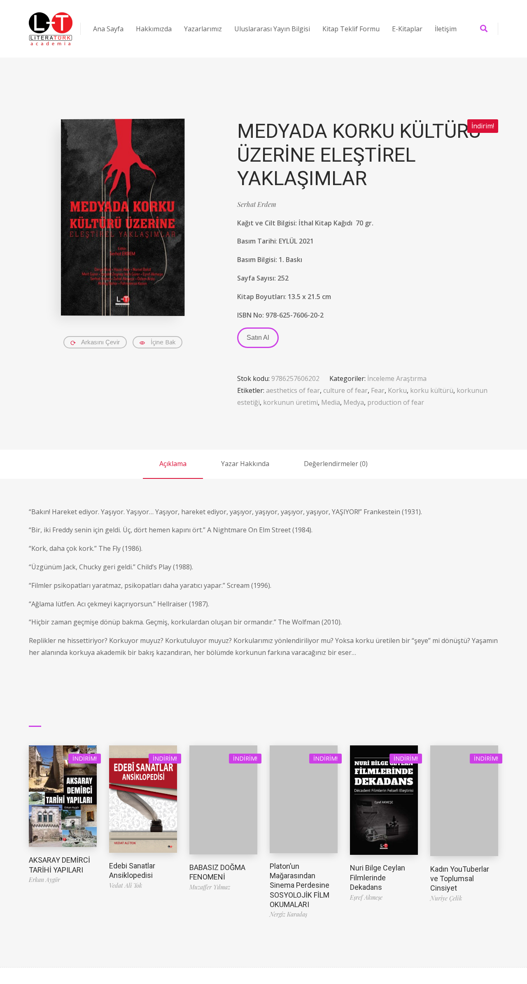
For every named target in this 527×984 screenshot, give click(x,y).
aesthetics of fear (293, 390)
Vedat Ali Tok (125, 885)
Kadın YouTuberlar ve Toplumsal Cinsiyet (459, 879)
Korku (397, 390)
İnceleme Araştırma (397, 378)
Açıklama (173, 463)
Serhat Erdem (256, 204)
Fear (378, 390)
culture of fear (345, 390)
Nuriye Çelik (446, 898)
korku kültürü (431, 390)
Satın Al (258, 337)
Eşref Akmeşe (366, 897)
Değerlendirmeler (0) (336, 463)
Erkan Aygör (44, 880)
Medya (353, 402)
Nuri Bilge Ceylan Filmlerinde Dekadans (377, 877)
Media (330, 402)
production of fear (395, 402)
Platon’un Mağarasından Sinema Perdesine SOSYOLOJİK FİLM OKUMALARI (299, 885)
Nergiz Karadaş (288, 914)
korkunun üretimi (290, 402)
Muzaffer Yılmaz (209, 887)
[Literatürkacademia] (50, 28)
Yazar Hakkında (245, 463)
